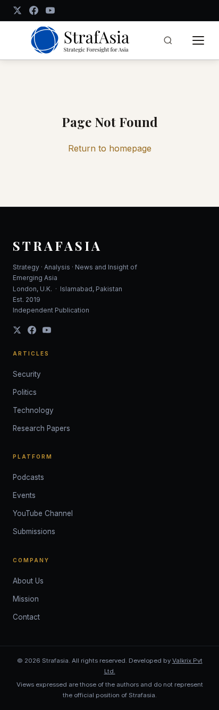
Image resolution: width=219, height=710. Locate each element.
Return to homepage (109, 148)
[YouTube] (50, 10)
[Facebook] (33, 10)
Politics (25, 392)
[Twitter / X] (17, 10)
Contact (26, 617)
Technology (33, 410)
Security (27, 374)
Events (24, 495)
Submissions (34, 531)
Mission (26, 599)
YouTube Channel (43, 513)
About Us (28, 581)
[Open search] (168, 40)
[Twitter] (17, 330)
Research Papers (41, 428)
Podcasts (28, 477)
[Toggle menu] (198, 40)
